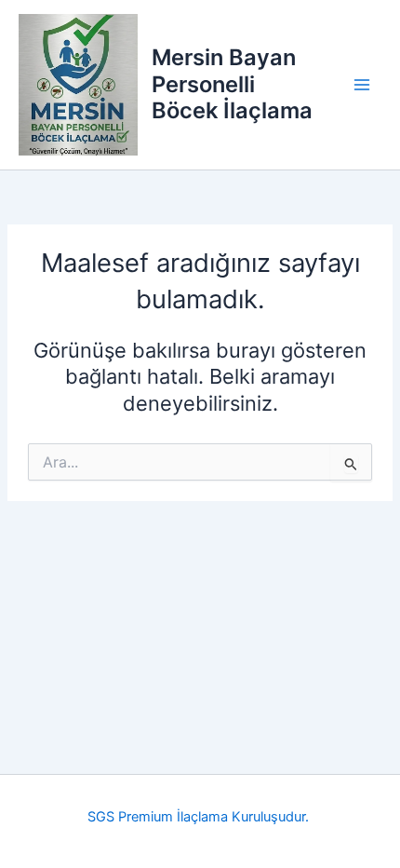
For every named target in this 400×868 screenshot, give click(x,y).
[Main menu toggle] (361, 84)
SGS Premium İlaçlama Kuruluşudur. (200, 816)
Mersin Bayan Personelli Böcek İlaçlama (232, 84)
